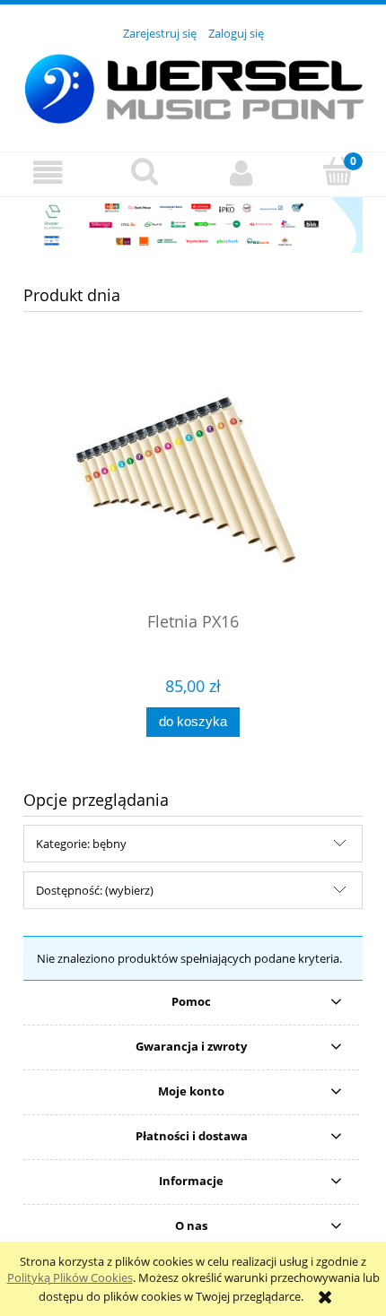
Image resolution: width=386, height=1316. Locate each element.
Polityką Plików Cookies (70, 1277)
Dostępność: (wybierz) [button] (95, 890)
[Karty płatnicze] (193, 223)
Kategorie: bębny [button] (81, 843)
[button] (48, 173)
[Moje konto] (241, 173)
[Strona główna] (193, 86)
